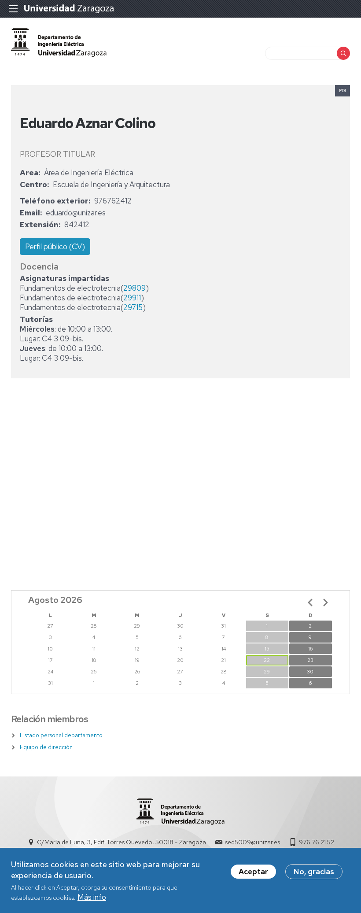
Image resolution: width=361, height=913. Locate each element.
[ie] (59, 54)
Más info (91, 897)
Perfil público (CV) (55, 246)
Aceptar (253, 871)
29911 (132, 298)
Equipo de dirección (46, 747)
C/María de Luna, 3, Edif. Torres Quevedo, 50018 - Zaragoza (121, 842)
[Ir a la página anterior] (310, 602)
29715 (133, 307)
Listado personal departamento (61, 735)
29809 (134, 288)
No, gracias (314, 871)
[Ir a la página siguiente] (325, 602)
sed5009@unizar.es (252, 842)
